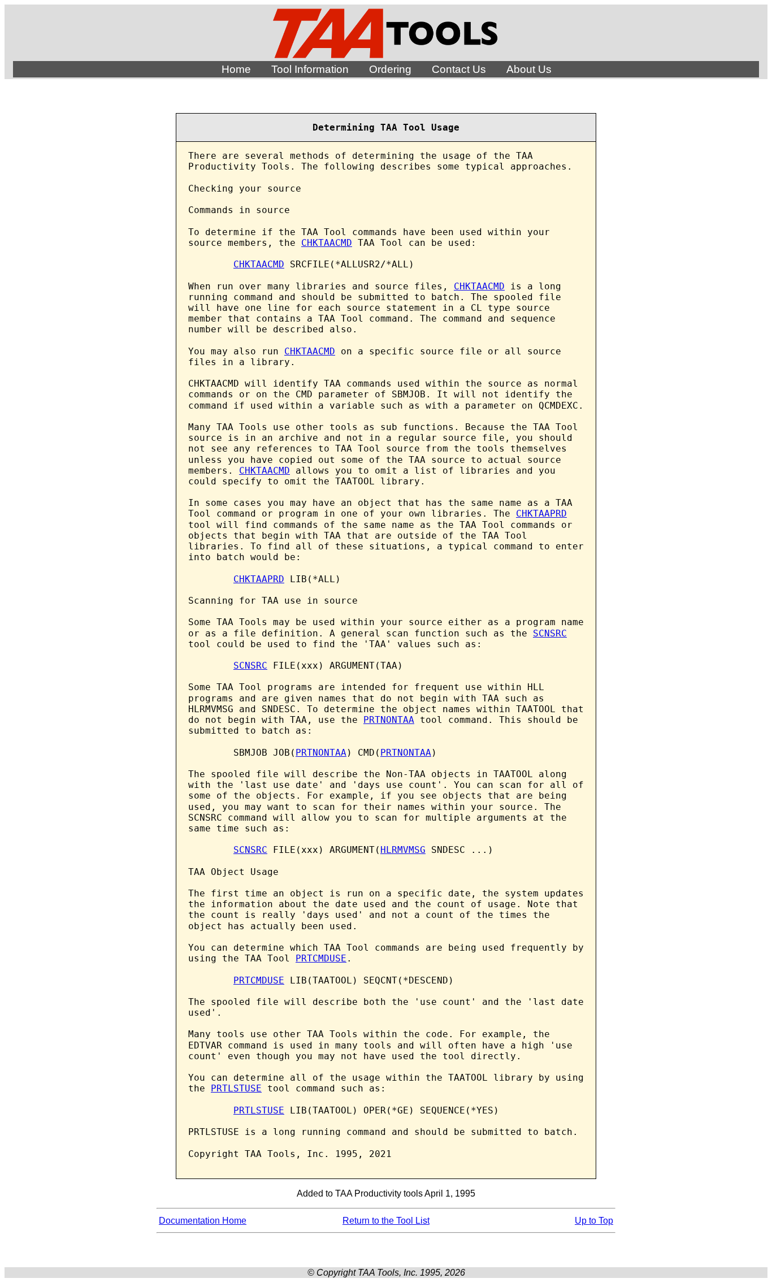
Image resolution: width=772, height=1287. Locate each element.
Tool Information (310, 69)
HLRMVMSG (403, 849)
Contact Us (459, 69)
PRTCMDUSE (321, 958)
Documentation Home (202, 1220)
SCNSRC (550, 633)
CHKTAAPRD (541, 513)
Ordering (390, 69)
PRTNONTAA (388, 719)
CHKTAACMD (326, 242)
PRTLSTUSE (236, 1088)
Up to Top (594, 1220)
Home (236, 69)
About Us (529, 69)
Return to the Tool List (386, 1220)
